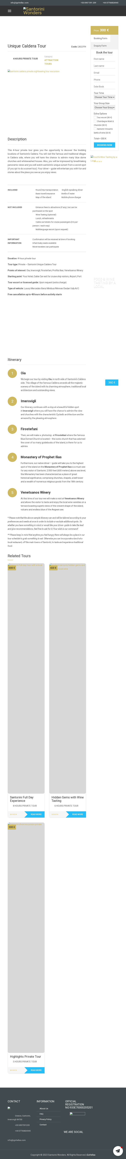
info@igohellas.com (19, 3)
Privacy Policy (45, 1119)
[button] (118, 1151)
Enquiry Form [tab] (100, 46)
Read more (36, 814)
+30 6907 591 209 (88, 3)
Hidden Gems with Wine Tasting (67, 799)
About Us (44, 1108)
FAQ (41, 1114)
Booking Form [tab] (100, 38)
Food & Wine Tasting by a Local (105, 282)
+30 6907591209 (22, 1125)
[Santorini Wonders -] (34, 10)
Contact (43, 1125)
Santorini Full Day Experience (21, 799)
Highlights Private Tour (25, 1056)
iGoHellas (91, 1155)
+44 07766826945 (110, 3)
